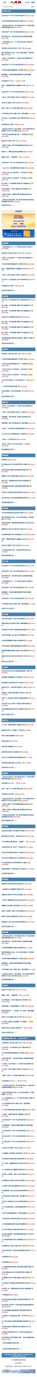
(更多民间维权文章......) (9, 926)
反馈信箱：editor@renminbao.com (18, 1366)
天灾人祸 (5, 561)
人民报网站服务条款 (18, 1360)
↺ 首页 (4, 2)
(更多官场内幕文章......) (9, 343)
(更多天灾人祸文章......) (9, 608)
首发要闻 (5, 243)
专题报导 (5, 773)
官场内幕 (5, 296)
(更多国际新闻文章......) (9, 502)
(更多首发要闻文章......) (9, 290)
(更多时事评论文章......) (9, 396)
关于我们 (18, 1363)
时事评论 (5, 349)
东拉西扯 (5, 985)
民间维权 (5, 879)
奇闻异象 (5, 508)
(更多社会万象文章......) (9, 661)
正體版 (33, 2)
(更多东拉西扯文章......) (9, 1032)
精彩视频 (5, 932)
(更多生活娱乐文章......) (9, 714)
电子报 (27, 2)
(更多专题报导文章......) (9, 820)
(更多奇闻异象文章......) (9, 555)
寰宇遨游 (5, 826)
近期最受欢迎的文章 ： (10, 1038)
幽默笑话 (5, 402)
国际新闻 (5, 455)
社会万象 (5, 614)
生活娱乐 (5, 667)
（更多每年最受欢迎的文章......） (12, 1349)
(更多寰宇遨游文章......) (9, 873)
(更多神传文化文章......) (9, 767)
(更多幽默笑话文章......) (9, 449)
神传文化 (5, 720)
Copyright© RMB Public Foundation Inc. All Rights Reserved (18, 1355)
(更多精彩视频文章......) (9, 979)
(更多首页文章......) (7, 205)
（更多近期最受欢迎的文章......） (12, 1343)
